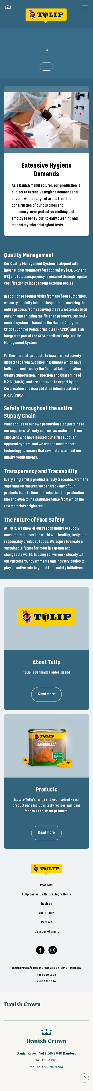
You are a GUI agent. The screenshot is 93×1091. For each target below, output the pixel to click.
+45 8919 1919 (46, 1060)
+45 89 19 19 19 (46, 975)
